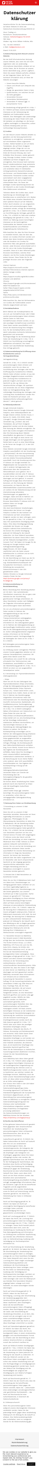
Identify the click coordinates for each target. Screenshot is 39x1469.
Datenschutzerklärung (19, 1446)
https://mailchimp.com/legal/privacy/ (16, 1118)
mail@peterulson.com (17, 47)
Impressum (19, 1439)
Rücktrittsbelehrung (19, 1442)
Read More (21, 1464)
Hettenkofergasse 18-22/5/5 (20, 37)
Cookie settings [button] (9, 1464)
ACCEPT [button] (31, 1464)
